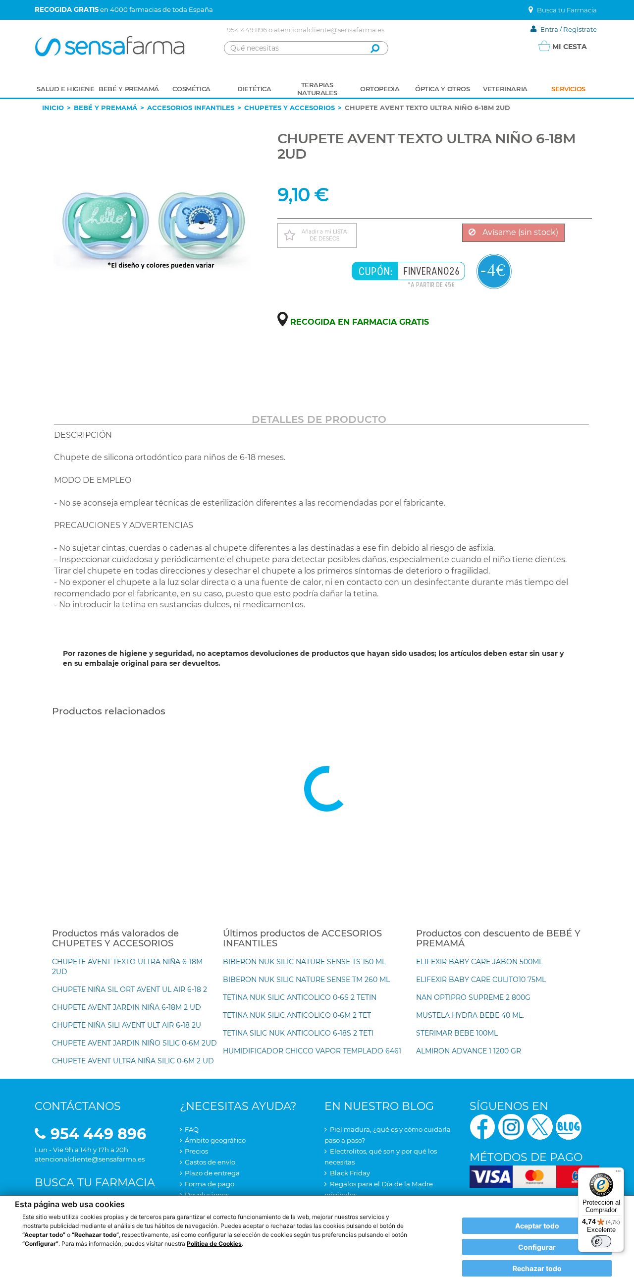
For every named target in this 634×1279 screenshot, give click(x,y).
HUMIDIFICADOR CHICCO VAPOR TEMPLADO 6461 (312, 1050)
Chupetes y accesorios (289, 108)
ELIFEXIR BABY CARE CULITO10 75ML (481, 979)
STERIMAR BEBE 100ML (457, 1033)
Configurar (537, 1247)
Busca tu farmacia (95, 1182)
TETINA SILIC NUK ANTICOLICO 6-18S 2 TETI (298, 1033)
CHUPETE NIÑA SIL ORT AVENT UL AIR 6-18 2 (129, 989)
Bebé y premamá (105, 108)
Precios (196, 1151)
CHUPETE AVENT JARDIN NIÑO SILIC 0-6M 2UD (134, 1043)
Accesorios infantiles (190, 108)
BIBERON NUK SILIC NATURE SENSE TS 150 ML (304, 961)
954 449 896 (247, 30)
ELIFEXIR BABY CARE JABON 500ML (479, 961)
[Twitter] (540, 1126)
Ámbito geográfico (215, 1140)
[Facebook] (482, 1126)
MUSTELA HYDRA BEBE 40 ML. (470, 1015)
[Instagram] (511, 1126)
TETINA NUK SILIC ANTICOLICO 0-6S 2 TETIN (299, 997)
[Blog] (568, 1126)
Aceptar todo (537, 1225)
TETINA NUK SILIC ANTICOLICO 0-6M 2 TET (297, 1015)
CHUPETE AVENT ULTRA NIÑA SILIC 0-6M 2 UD (133, 1060)
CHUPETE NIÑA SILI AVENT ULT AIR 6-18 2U (126, 1025)
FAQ (192, 1129)
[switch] (601, 1241)
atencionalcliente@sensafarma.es (329, 30)
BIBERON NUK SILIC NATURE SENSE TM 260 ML (306, 979)
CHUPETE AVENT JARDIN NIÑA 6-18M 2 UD (126, 1007)
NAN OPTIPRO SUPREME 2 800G (473, 997)
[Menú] (618, 1173)
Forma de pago (209, 1184)
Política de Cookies (214, 1243)
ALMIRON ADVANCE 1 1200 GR (468, 1050)
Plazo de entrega (212, 1173)
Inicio (53, 108)
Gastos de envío (210, 1162)
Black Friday (350, 1173)
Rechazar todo (537, 1268)
